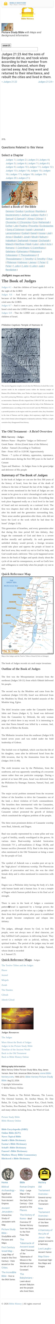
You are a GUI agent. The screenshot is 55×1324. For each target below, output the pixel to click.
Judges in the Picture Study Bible (17, 1046)
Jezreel (5, 975)
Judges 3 (32, 159)
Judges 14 (23, 170)
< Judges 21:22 (9, 81)
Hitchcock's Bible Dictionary (16, 1158)
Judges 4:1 (6, 287)
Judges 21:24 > (45, 81)
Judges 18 (27, 174)
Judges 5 (10, 163)
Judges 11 (34, 167)
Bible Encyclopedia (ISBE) (15, 1129)
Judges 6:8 (7, 313)
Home (5, 1182)
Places (23, 1210)
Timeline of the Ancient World (16, 1049)
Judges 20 (11, 178)
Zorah (4, 985)
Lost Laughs (44, 1248)
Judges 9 (10, 167)
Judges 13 (11, 170)
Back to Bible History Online (15, 1057)
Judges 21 (23, 178)
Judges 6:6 (7, 294)
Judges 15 (35, 170)
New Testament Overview (44, 1212)
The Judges (7, 1037)
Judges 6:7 (7, 305)
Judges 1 (10, 159)
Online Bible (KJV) (11, 1133)
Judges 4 (43, 159)
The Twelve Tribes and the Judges (17, 965)
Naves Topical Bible (11, 1136)
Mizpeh (5, 980)
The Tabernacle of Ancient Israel (27, 1243)
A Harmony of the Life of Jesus (45, 1234)
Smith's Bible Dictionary (14, 1140)
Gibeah (5, 995)
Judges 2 (21, 159)
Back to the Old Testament (14, 1053)
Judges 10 (22, 167)
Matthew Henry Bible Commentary (19, 1155)
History (42, 1182)
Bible (22, 1182)
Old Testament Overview (44, 1190)
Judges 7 (32, 163)
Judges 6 (21, 163)
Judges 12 (47, 167)
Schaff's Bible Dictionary (14, 1147)
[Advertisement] (27, 109)
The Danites (7, 990)
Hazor (4, 970)
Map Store (43, 1256)
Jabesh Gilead (8, 999)
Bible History (15, 1303)
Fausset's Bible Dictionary (14, 1151)
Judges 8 (43, 163)
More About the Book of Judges (16, 1042)
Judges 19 (40, 174)
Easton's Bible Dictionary (14, 1144)
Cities (5, 1267)
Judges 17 (15, 174)
